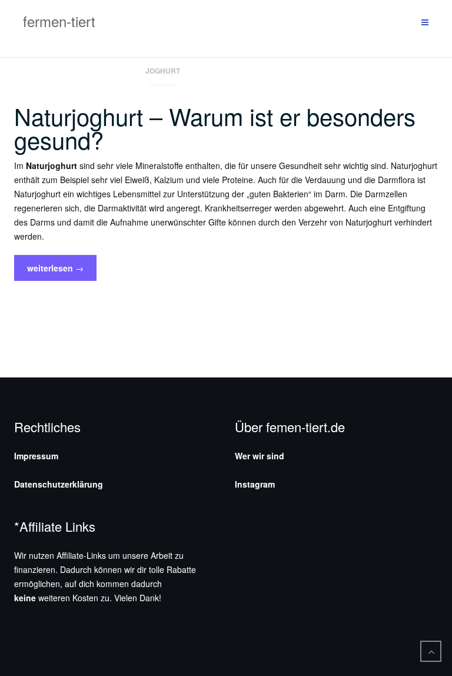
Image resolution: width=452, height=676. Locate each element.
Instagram (255, 484)
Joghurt (162, 70)
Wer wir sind (259, 456)
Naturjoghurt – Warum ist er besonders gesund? (215, 127)
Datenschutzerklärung (58, 484)
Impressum (36, 456)
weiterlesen (55, 271)
